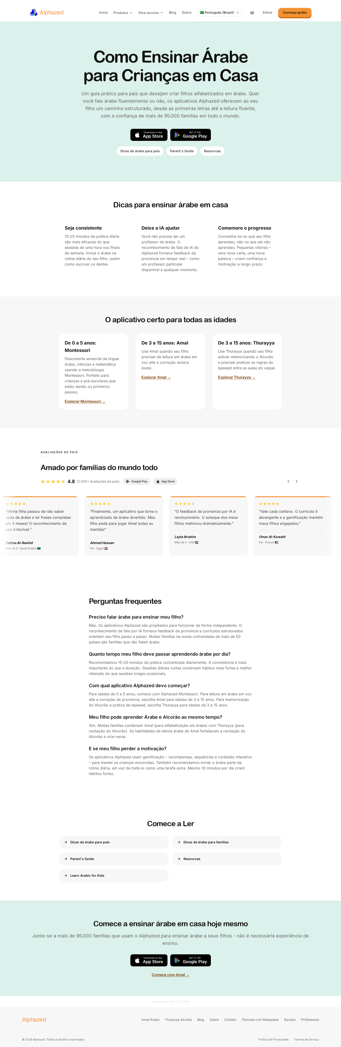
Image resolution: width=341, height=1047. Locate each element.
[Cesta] (252, 12)
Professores (310, 1020)
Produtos (120, 13)
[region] (170, 526)
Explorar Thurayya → (236, 377)
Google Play (140, 481)
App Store (168, 481)
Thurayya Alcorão (178, 1020)
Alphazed (34, 1019)
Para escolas (148, 13)
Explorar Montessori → (85, 401)
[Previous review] (288, 481)
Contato (230, 1020)
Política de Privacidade (273, 1039)
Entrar (268, 12)
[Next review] (296, 481)
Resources (212, 151)
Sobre (186, 12)
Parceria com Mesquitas (260, 1020)
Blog (172, 12)
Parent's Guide (182, 151)
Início (103, 12)
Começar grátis (295, 12)
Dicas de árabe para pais (140, 151)
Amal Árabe (150, 1020)
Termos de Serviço (306, 1039)
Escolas (290, 1020)
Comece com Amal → (171, 974)
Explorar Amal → (156, 377)
